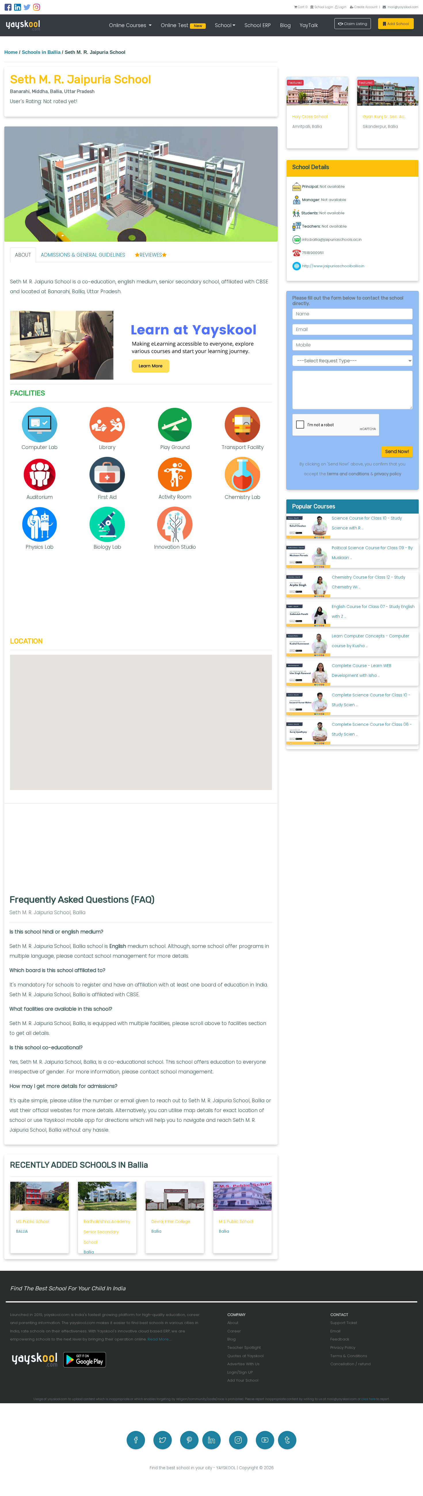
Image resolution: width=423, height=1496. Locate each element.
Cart (302, 7)
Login (342, 7)
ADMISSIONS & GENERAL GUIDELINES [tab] (83, 254)
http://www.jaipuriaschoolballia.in (333, 266)
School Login (323, 7)
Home (11, 52)
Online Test (182, 25)
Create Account (365, 7)
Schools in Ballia (41, 52)
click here (368, 1399)
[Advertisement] (141, 596)
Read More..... (160, 1339)
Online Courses (128, 25)
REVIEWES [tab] (151, 254)
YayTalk (309, 25)
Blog (285, 25)
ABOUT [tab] (23, 254)
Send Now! (397, 451)
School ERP (258, 25)
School (223, 25)
